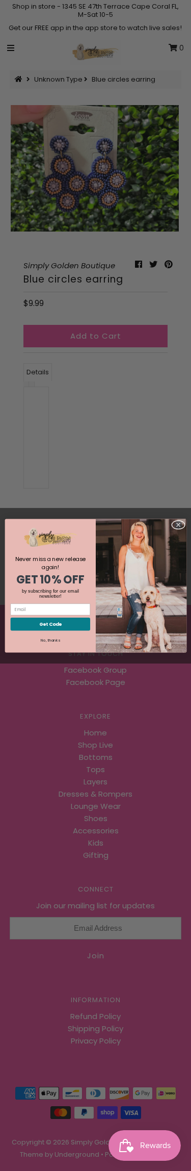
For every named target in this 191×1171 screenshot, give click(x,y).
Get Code (50, 624)
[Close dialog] (178, 525)
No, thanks (50, 640)
